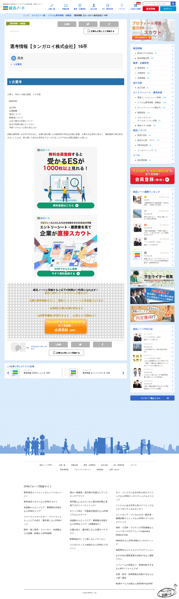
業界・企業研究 (89, 465)
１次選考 (17, 64)
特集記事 (74, 465)
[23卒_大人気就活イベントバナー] (152, 295)
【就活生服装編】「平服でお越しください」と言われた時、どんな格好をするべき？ (156, 233)
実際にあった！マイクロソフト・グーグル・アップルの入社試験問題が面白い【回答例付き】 (156, 260)
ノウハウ (133, 465)
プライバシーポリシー (82, 469)
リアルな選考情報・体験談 (59, 15)
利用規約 (100, 469)
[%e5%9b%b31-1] (152, 313)
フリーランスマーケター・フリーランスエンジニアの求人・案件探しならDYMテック (43, 520)
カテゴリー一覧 (38, 15)
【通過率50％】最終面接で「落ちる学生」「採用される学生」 (156, 204)
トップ (26, 15)
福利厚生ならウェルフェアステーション (135, 549)
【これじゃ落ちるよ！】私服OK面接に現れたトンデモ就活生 (156, 376)
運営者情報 (64, 469)
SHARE (102, 344)
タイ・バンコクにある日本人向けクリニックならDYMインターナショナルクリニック (135, 496)
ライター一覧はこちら (150, 398)
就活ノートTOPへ (46, 465)
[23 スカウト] (152, 30)
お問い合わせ (114, 469)
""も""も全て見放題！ (65, 326)
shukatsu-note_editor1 (39, 347)
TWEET (80, 344)
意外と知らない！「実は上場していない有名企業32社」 (156, 218)
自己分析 (104, 465)
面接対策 (146, 200)
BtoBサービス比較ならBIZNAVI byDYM (134, 583)
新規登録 (150, 8)
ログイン (168, 8)
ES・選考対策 (119, 465)
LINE (58, 344)
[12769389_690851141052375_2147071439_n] (152, 277)
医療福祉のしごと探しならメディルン (87, 538)
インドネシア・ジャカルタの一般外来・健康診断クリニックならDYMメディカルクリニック (135, 518)
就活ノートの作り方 (151, 245)
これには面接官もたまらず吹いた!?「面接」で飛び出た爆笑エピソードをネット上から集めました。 (156, 363)
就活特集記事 (148, 214)
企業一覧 (62, 465)
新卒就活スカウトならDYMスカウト (41, 501)
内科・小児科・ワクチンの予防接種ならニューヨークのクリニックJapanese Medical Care (135, 531)
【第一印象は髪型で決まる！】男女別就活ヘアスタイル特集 (156, 387)
